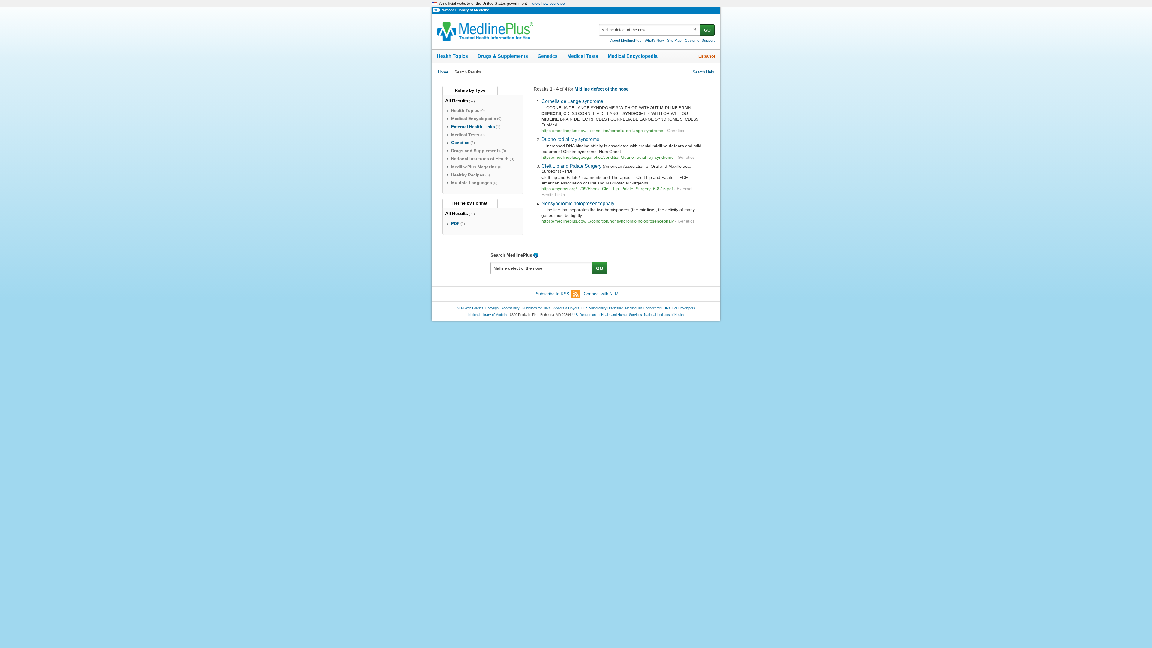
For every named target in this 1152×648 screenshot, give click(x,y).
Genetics (548, 56)
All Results (456, 100)
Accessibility (511, 308)
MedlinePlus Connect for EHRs (647, 308)
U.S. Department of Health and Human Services (607, 314)
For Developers (683, 308)
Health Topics (452, 56)
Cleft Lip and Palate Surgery (572, 166)
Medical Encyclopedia (633, 56)
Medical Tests (582, 56)
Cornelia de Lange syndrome (572, 101)
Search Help (703, 72)
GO (707, 30)
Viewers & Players (566, 308)
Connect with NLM (601, 293)
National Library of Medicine (465, 10)
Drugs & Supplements (503, 56)
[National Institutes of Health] (437, 10)
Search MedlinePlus (511, 255)
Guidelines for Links (536, 308)
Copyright (492, 308)
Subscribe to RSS (552, 293)
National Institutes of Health (664, 314)
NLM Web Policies (470, 308)
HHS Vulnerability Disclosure (602, 308)
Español (706, 56)
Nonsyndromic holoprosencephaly (578, 203)
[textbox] (650, 30)
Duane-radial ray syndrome (570, 139)
